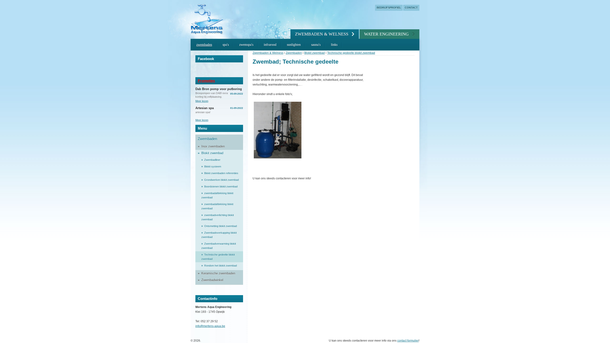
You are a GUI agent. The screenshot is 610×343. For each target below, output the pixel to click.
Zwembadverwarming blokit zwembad (218, 245)
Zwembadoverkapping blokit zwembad (219, 234)
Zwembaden (204, 44)
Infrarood (270, 44)
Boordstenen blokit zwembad (221, 186)
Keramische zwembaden (218, 273)
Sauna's (315, 44)
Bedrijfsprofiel (389, 7)
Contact (411, 7)
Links (334, 44)
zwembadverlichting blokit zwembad (217, 217)
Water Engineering (386, 34)
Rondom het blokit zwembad (220, 265)
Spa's (226, 44)
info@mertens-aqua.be (210, 326)
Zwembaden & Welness (321, 34)
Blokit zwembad (314, 53)
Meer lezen (201, 101)
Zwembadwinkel (212, 280)
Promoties (206, 81)
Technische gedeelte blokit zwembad (351, 53)
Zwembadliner (212, 159)
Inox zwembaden (213, 146)
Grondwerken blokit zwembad (221, 179)
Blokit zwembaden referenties (221, 173)
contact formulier (408, 340)
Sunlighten (294, 44)
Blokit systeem (212, 166)
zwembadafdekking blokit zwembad (217, 195)
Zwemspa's (246, 44)
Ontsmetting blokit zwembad (220, 226)
